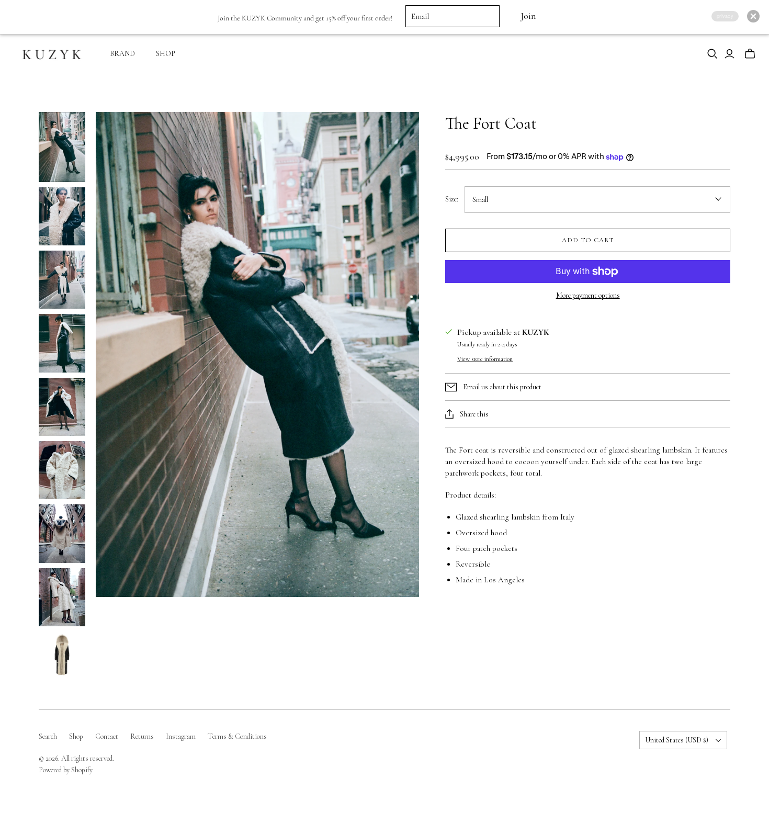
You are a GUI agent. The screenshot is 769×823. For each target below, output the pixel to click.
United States (676, 740)
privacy (725, 16)
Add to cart (588, 240)
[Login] (729, 54)
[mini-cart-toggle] (750, 54)
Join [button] (528, 15)
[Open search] (712, 54)
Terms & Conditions (237, 736)
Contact (106, 736)
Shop (76, 736)
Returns (142, 736)
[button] (753, 16)
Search (48, 736)
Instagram (181, 736)
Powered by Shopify (66, 769)
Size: (451, 199)
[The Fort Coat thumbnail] (62, 147)
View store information (485, 359)
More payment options (588, 295)
